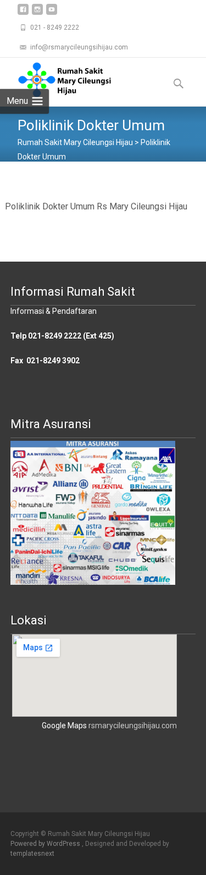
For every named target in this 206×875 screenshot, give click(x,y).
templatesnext (32, 853)
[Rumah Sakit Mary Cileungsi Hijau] (56, 80)
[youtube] (51, 13)
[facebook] (23, 13)
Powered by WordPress (46, 844)
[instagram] (37, 13)
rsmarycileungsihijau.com (132, 725)
